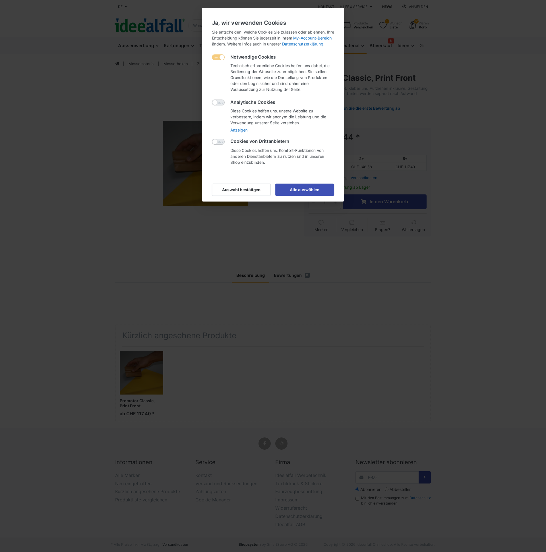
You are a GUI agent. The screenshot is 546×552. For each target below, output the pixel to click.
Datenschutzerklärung (302, 43)
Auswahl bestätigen (241, 189)
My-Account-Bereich (312, 38)
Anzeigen (239, 130)
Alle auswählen (305, 189)
